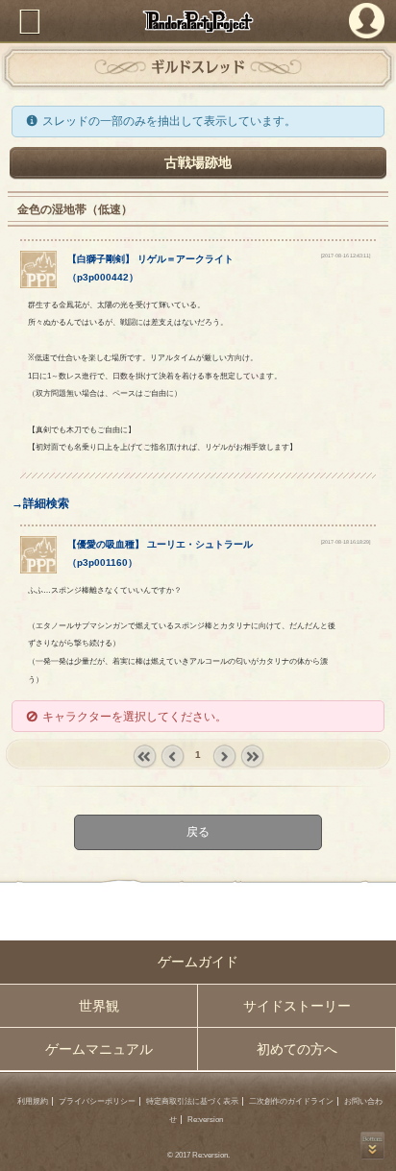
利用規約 (32, 1101)
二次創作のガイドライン (291, 1101)
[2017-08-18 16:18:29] (345, 542)
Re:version (205, 1119)
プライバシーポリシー (97, 1101)
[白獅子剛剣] (39, 284)
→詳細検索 (40, 503)
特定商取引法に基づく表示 (192, 1101)
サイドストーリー (297, 1005)
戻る (198, 832)
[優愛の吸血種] (39, 569)
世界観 (99, 1005)
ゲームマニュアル (99, 1049)
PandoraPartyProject (198, 21)
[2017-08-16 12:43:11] (345, 255)
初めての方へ (297, 1049)
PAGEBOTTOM (372, 1145)
